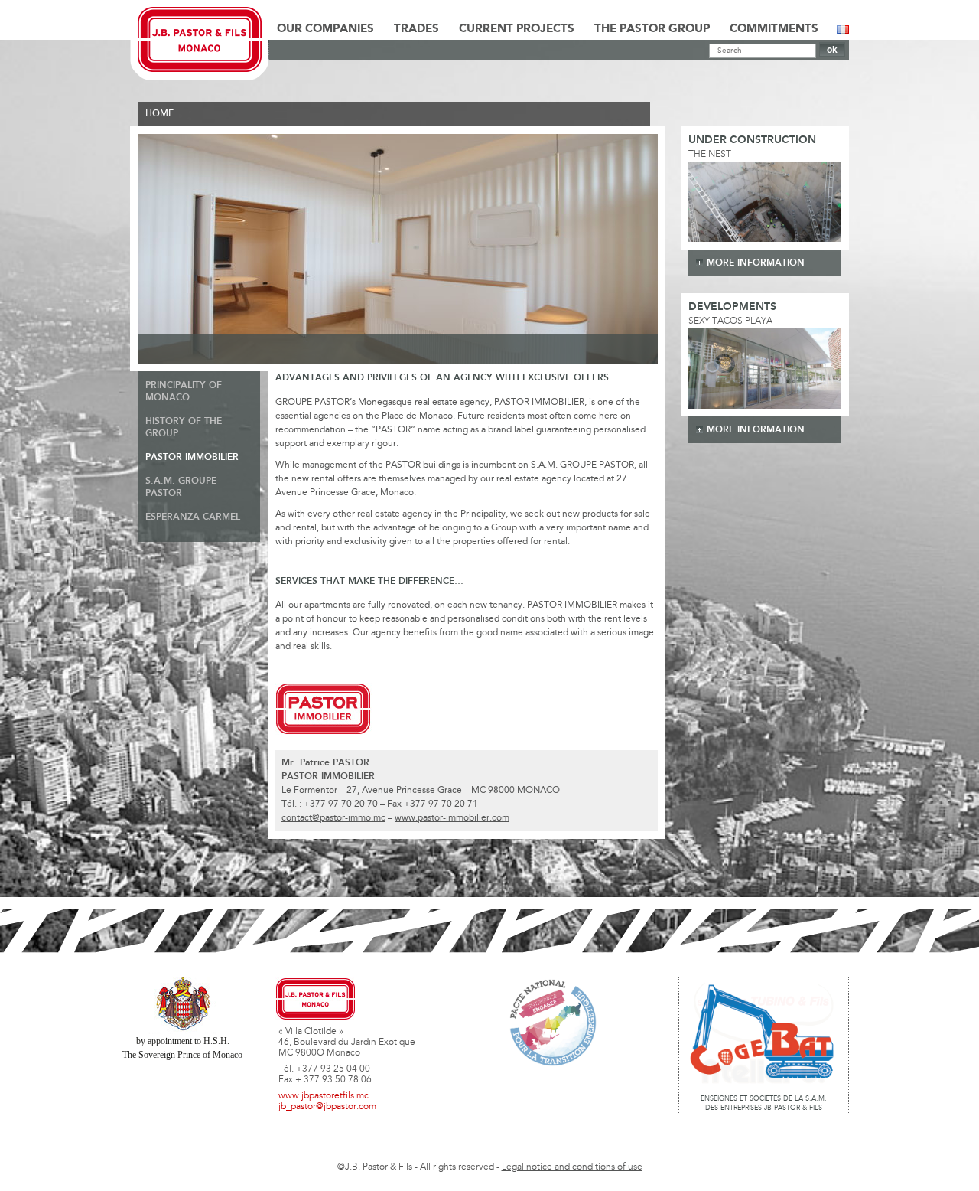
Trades (416, 29)
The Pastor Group (652, 29)
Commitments (774, 29)
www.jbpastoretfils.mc (323, 1096)
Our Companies (325, 29)
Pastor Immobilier (192, 457)
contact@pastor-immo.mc (333, 818)
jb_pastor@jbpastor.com (327, 1106)
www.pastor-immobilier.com (452, 818)
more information (756, 263)
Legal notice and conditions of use (572, 1167)
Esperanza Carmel (192, 517)
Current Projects (516, 29)
